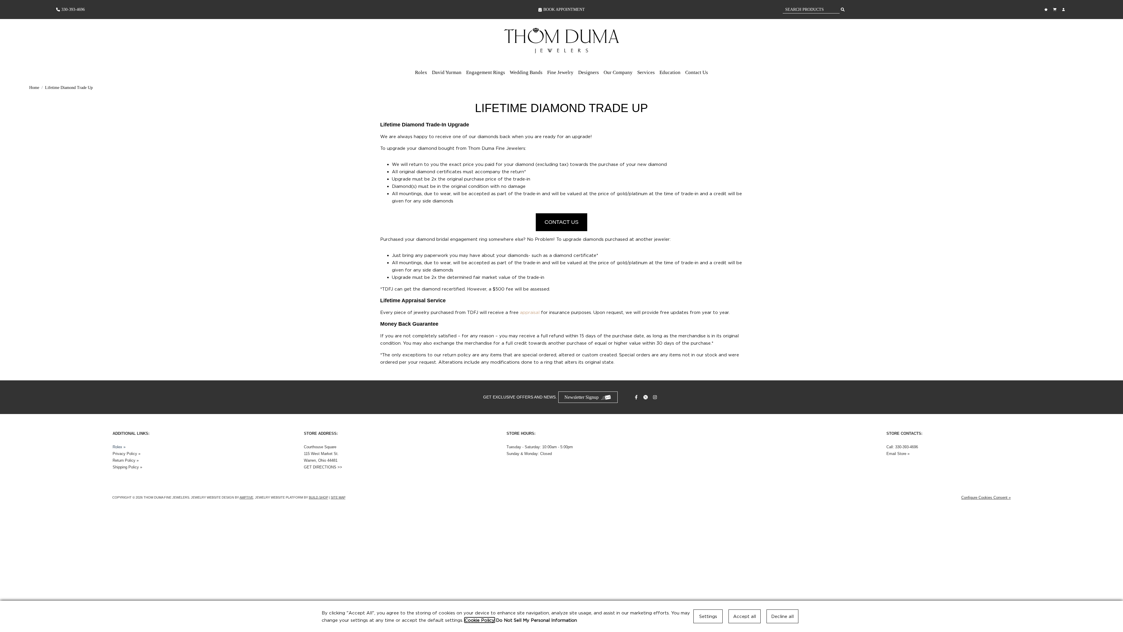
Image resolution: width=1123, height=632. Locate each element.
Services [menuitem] (646, 72)
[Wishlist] (1046, 9)
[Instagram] (656, 397)
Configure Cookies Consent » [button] (986, 497)
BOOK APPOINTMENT (564, 9)
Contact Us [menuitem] (696, 72)
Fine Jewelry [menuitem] (560, 72)
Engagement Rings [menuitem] (485, 72)
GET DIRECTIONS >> (323, 467)
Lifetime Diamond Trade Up (69, 87)
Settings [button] (708, 616)
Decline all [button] (782, 616)
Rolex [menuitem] (421, 72)
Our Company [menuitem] (618, 72)
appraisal (530, 312)
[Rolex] (1045, 42)
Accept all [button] (744, 616)
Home (34, 87)
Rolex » (119, 447)
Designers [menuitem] (588, 72)
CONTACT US (561, 222)
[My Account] (1064, 9)
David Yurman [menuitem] (446, 72)
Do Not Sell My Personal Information (536, 620)
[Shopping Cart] (1055, 9)
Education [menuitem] (670, 72)
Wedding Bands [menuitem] (526, 72)
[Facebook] (637, 397)
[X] (646, 397)
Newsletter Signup (581, 397)
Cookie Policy (480, 620)
